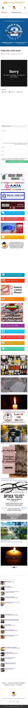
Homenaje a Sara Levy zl (8, 614)
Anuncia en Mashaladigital (16, 683)
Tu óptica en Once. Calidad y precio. (6, 520)
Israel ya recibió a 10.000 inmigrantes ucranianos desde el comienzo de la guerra (13, 480)
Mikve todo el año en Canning (5, 540)
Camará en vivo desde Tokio (5, 393)
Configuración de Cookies (13, 706)
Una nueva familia (8, 586)
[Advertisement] (14, 108)
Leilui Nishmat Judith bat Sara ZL (6, 410)
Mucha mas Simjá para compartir (10, 668)
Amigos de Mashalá (8, 624)
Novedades (4, 16)
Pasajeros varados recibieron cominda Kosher (12, 619)
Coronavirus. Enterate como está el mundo (11, 635)
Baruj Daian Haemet (8, 581)
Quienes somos (9, 685)
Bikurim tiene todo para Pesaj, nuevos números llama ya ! (10, 375)
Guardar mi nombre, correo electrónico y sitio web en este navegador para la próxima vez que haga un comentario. (14, 159)
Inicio (4, 683)
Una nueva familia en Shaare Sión (10, 657)
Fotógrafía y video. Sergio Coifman (6, 443)
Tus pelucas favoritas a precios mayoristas (7, 478)
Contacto (19, 685)
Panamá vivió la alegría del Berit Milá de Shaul (12, 591)
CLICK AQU (7, 54)
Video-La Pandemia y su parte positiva (11, 647)
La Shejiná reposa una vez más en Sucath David (12, 602)
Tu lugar (2, 423)
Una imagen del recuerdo (9, 652)
